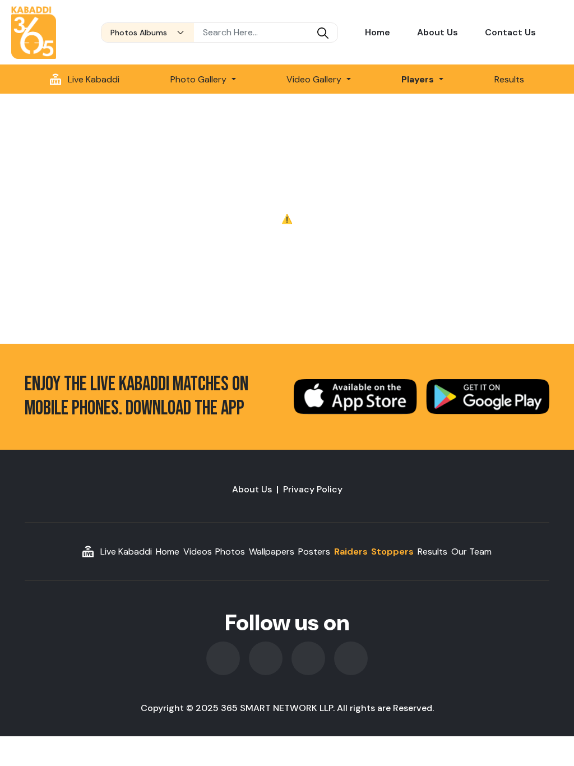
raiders (351, 551)
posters (314, 551)
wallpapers (271, 551)
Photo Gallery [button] (199, 79)
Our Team (471, 551)
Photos (230, 551)
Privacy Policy (312, 489)
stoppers (392, 551)
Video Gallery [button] (315, 79)
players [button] (418, 79)
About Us (437, 32)
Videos (197, 551)
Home (377, 32)
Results (509, 79)
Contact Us (510, 32)
